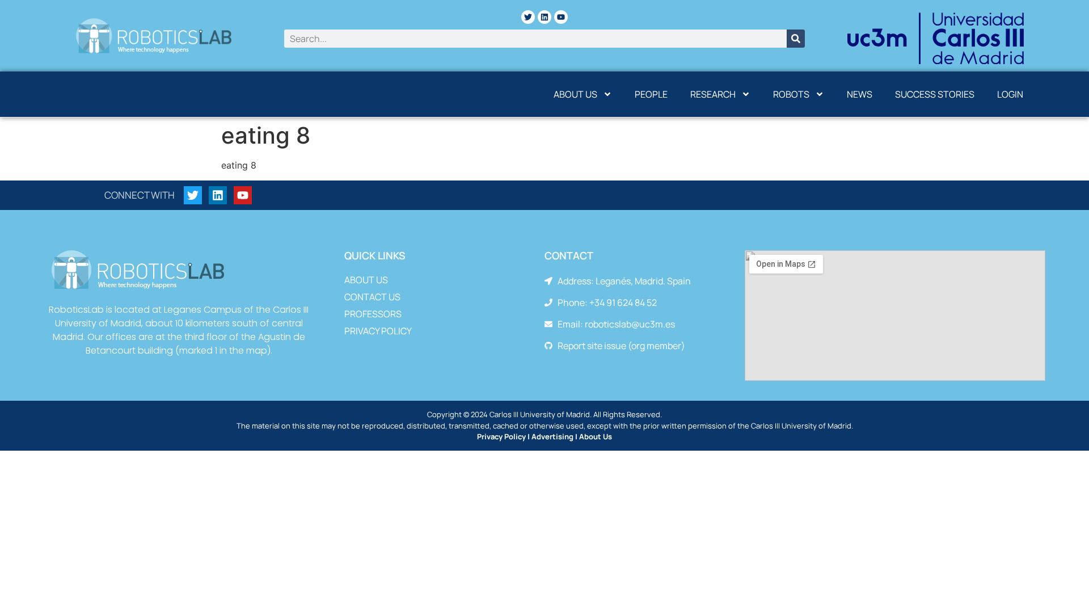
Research (713, 94)
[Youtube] (561, 17)
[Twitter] (528, 17)
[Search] (796, 39)
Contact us (372, 297)
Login (1010, 94)
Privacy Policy (378, 331)
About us (575, 94)
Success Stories (934, 94)
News (859, 94)
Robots (791, 94)
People (651, 94)
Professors (373, 314)
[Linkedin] (544, 17)
